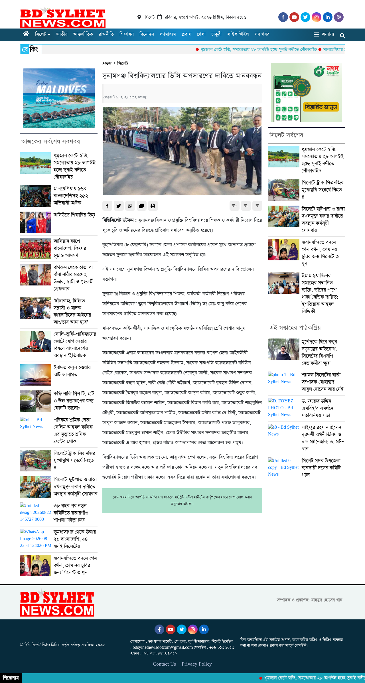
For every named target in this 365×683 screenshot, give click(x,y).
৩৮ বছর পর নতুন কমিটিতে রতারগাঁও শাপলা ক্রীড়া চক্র (71, 513)
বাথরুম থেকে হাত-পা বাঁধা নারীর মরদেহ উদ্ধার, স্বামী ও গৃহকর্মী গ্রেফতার (74, 278)
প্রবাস (186, 34)
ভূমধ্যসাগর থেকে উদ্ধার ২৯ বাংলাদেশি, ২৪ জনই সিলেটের (75, 539)
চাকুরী (216, 34)
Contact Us (164, 664)
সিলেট (40, 34)
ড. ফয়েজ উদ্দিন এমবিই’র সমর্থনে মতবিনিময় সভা (317, 408)
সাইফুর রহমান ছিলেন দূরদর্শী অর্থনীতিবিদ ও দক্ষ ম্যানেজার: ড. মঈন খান (323, 438)
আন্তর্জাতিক (83, 34)
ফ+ (234, 205)
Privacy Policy (197, 664)
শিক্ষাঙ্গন (126, 34)
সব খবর (262, 34)
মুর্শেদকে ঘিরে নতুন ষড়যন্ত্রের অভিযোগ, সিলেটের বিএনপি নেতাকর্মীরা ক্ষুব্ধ (319, 353)
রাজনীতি (106, 34)
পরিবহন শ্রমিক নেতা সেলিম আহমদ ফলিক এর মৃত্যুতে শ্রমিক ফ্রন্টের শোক (73, 431)
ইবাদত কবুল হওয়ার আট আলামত (72, 371)
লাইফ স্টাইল (238, 34)
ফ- (246, 205)
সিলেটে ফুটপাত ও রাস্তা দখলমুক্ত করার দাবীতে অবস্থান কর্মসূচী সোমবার (75, 486)
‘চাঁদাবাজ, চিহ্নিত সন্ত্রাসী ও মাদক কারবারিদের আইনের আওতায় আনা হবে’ (72, 311)
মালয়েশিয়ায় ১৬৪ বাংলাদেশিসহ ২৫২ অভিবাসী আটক (71, 195)
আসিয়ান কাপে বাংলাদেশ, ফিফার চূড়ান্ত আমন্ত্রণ (70, 248)
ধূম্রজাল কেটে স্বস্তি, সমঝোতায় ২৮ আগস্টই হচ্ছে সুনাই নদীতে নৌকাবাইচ (241, 49)
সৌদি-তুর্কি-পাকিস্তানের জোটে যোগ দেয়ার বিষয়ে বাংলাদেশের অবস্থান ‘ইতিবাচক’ (75, 345)
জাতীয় (62, 34)
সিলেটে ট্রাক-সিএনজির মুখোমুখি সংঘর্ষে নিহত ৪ (74, 460)
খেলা (201, 34)
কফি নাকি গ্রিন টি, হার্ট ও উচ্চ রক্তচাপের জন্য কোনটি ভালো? (74, 401)
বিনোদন (146, 34)
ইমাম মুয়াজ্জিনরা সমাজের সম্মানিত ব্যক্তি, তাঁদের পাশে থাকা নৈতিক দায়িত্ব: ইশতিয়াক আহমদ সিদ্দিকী (320, 293)
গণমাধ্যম (168, 34)
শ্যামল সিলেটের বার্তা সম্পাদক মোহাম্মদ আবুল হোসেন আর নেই (322, 382)
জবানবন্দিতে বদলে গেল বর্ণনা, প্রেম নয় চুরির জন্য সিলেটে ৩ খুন (75, 565)
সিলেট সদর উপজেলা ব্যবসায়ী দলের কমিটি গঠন (321, 468)
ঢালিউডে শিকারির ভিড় (74, 215)
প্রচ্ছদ (106, 63)
